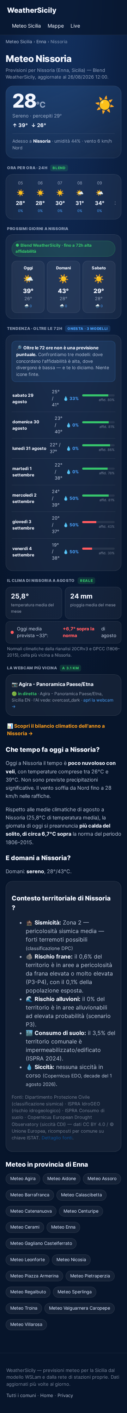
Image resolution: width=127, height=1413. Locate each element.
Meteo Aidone (61, 1178)
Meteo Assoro (101, 1178)
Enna (41, 41)
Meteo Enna (63, 1227)
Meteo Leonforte (27, 1259)
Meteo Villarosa (26, 1324)
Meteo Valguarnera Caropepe (79, 1308)
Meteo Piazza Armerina (34, 1275)
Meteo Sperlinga (75, 1291)
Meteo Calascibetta (81, 1194)
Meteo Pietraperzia (90, 1275)
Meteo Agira (23, 1178)
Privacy (65, 1395)
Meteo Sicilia (26, 26)
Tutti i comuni (21, 1395)
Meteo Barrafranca (29, 1194)
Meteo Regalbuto (28, 1291)
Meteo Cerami (25, 1227)
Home (46, 1395)
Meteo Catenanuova (31, 1211)
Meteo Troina (23, 1308)
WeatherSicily (31, 10)
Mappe (56, 26)
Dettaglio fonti (57, 1137)
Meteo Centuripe (81, 1211)
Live (75, 26)
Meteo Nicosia (71, 1259)
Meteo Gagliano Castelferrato (41, 1243)
